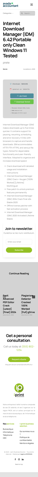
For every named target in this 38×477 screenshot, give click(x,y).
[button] (4, 296)
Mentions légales (27, 443)
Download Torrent (23, 101)
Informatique (8, 432)
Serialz (5, 69)
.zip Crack (23, 96)
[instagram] (19, 459)
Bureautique (8, 429)
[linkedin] (23, 459)
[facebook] (15, 459)
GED (4, 438)
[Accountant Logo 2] (10, 3)
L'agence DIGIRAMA (26, 454)
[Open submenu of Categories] (12, 13)
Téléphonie (7, 435)
